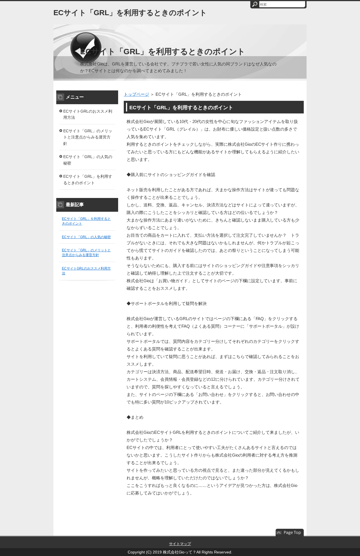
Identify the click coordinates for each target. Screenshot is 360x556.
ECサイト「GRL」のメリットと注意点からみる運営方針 (87, 137)
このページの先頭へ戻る (290, 533)
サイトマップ (180, 544)
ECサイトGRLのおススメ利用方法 (87, 114)
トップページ (136, 94)
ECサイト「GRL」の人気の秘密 (87, 159)
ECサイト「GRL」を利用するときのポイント (130, 12)
